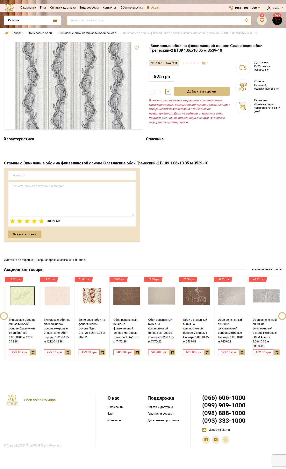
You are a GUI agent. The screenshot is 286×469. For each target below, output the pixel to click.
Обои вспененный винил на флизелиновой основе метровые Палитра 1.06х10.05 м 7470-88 (125, 330)
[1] (12, 221)
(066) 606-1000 (246, 8)
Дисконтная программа (163, 420)
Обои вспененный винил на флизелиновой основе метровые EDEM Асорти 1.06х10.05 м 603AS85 (263, 333)
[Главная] (6, 33)
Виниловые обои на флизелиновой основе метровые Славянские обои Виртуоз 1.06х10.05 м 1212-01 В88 (56, 330)
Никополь (80, 260)
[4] (34, 221)
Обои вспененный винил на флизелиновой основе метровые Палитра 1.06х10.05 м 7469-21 (229, 330)
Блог (43, 7)
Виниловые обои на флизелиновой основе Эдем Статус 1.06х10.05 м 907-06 (90, 328)
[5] (41, 221)
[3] (27, 221)
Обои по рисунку (132, 7)
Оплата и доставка (63, 7)
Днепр (38, 260)
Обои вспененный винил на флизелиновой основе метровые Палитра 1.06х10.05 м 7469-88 (194, 330)
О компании (28, 7)
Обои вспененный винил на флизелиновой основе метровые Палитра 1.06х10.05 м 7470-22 (160, 330)
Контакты (109, 7)
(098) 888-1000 (224, 413)
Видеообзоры (89, 7)
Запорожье (51, 260)
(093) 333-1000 (224, 420)
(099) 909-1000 (224, 405)
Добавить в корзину (202, 91)
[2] (19, 221)
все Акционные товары (267, 269)
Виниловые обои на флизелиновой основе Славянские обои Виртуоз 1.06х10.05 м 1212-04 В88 (21, 330)
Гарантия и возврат (160, 413)
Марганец (66, 260)
